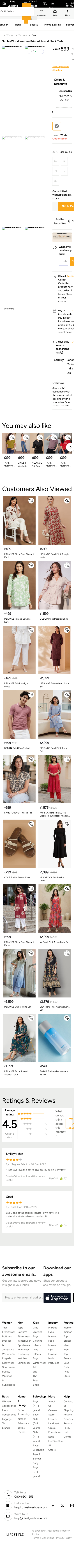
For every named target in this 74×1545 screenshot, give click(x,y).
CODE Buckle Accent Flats (17, 877)
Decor (21, 1410)
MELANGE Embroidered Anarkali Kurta (15, 1073)
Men (66, 1345)
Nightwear (8, 1362)
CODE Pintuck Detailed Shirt (54, 619)
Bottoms (7, 1336)
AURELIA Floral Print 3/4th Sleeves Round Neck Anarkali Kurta (54, 814)
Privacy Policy (63, 1537)
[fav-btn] (12, 437)
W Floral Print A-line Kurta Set (54, 942)
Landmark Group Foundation (54, 1428)
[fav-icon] (42, 12)
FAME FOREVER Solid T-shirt (8, 465)
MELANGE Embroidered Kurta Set (54, 685)
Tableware (23, 1423)
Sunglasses (24, 1362)
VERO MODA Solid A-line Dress (52, 879)
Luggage (7, 1419)
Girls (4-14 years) (36, 1437)
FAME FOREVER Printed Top (18, 812)
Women (10, 35)
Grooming (23, 1354)
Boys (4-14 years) (36, 1406)
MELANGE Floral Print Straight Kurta (55, 555)
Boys (66, 1362)
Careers (52, 1410)
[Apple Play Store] (57, 1298)
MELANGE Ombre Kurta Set (17, 1007)
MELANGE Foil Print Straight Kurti (37, 465)
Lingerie (6, 1358)
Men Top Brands (67, 1354)
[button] (36, 51)
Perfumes (53, 1362)
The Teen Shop (36, 1380)
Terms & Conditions (43, 1537)
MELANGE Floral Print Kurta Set (53, 749)
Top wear (22, 35)
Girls (66, 1367)
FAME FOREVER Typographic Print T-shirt (65, 465)
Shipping (68, 1410)
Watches (22, 1358)
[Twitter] (62, 1505)
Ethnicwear (8, 1332)
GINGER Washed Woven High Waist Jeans (23, 465)
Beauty (6, 1371)
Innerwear (23, 1349)
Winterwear (8, 1354)
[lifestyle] (15, 1534)
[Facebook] (52, 1505)
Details (62, 236)
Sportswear (8, 1367)
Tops (5, 1327)
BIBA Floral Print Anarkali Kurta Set (55, 1008)
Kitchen (22, 1418)
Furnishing (23, 1414)
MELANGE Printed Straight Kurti (17, 620)
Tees (34, 35)
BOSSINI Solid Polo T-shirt (17, 748)
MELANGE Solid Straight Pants (16, 685)
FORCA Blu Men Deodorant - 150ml (54, 1073)
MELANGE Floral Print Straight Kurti (19, 555)
